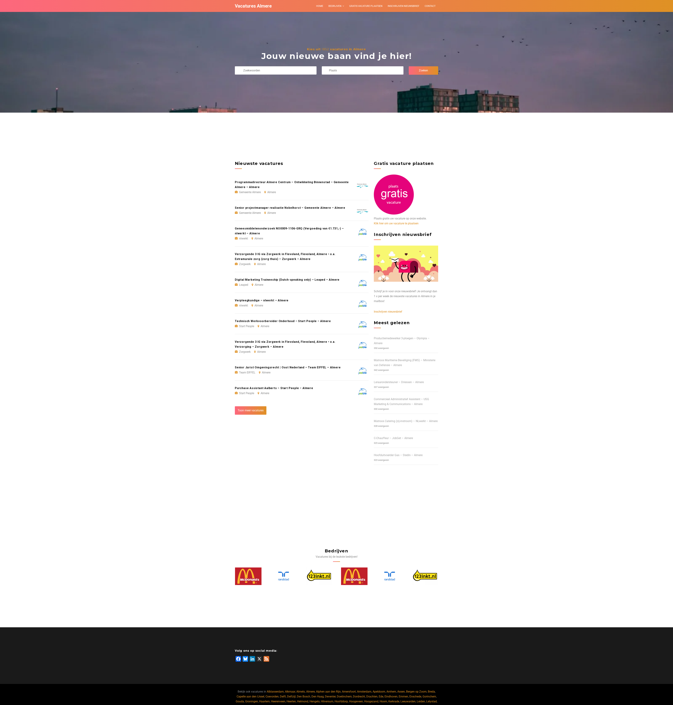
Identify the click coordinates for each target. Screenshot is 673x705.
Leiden (421, 701)
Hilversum (327, 701)
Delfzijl (291, 696)
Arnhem (391, 691)
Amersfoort (349, 691)
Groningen (251, 701)
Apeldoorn (379, 691)
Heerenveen (278, 701)
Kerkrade (393, 701)
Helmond (302, 701)
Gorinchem (429, 696)
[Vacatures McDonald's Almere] (319, 576)
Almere (310, 691)
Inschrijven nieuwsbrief (403, 6)
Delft (283, 696)
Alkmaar (290, 691)
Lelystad (431, 701)
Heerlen (291, 701)
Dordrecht (359, 696)
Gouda (240, 701)
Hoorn (383, 701)
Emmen (403, 696)
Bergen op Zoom (416, 691)
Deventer (330, 696)
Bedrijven (334, 6)
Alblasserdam (275, 691)
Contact (430, 6)
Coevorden (272, 696)
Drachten (372, 696)
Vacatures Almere (253, 6)
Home (319, 6)
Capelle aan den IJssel (250, 696)
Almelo (300, 691)
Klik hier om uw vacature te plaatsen (396, 223)
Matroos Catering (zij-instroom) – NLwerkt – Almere (406, 421)
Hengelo (315, 701)
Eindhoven (391, 696)
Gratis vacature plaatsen (365, 6)
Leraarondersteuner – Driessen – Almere (399, 382)
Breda (431, 691)
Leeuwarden (408, 701)
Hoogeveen (356, 701)
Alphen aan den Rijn (328, 691)
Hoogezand (371, 701)
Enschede (415, 696)
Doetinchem (344, 696)
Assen (401, 691)
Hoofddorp (341, 701)
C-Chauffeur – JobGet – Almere (393, 438)
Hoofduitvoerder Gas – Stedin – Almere (398, 455)
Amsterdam (364, 691)
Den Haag (317, 696)
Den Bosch (303, 696)
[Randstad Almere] (248, 576)
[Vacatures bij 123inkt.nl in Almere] (283, 576)
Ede (381, 696)
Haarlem (264, 701)
